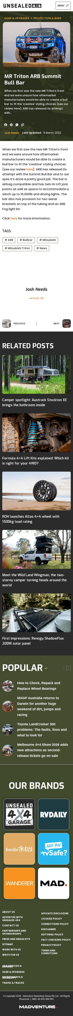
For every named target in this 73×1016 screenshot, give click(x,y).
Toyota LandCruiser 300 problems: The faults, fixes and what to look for (42, 729)
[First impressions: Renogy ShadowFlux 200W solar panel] (36, 612)
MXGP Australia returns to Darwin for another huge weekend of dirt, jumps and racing (39, 706)
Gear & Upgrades (16, 18)
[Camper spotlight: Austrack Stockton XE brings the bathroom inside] (36, 374)
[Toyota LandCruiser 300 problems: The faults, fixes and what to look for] (7, 729)
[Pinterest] (11, 124)
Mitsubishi (47, 240)
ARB (9, 240)
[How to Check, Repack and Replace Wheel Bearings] (7, 686)
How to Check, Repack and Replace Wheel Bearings (38, 685)
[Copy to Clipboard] (22, 124)
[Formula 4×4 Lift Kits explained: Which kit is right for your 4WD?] (36, 432)
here (29, 169)
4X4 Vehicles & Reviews (12, 966)
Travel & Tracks (13, 982)
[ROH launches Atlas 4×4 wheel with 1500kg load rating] (36, 491)
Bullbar (26, 240)
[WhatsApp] (17, 124)
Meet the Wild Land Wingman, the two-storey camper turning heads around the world (34, 580)
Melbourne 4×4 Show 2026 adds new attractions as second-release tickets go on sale (42, 750)
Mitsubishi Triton (17, 248)
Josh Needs (11, 133)
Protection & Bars (47, 18)
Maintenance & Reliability (12, 977)
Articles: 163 (36, 298)
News (41, 248)
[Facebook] (5, 124)
